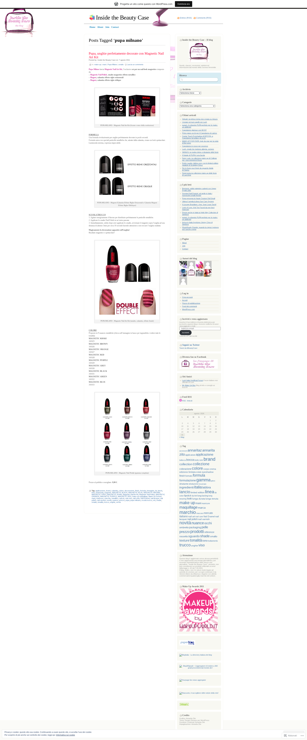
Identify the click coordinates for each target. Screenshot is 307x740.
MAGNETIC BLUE (135, 493)
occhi (208, 523)
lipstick (187, 495)
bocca (190, 459)
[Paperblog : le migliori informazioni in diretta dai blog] (187, 645)
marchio (107, 498)
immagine (150, 491)
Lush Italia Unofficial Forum (192, 380)
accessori (183, 451)
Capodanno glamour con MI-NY (194, 130)
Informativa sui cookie (65, 735)
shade (158, 500)
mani (104, 64)
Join (183, 246)
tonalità (100, 502)
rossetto (183, 536)
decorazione (129, 491)
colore (121, 491)
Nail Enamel (145, 498)
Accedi (184, 300)
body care (198, 460)
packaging (195, 527)
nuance (115, 500)
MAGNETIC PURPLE (108, 496)
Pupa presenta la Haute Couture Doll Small (198, 198)
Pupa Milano (112, 64)
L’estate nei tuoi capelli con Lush (194, 122)
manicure (99, 498)
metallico (115, 498)
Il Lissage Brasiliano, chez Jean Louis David (199, 204)
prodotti (197, 531)
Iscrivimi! (185, 333)
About (184, 243)
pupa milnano (135, 500)
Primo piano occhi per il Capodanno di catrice (199, 133)
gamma (203, 480)
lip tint (194, 496)
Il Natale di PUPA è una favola (193, 155)
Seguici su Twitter (191, 345)
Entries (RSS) (186, 18)
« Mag (181, 437)
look (93, 493)
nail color (136, 498)
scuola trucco (147, 500)
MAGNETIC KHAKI (114, 494)
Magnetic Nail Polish (147, 494)
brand (108, 491)
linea (209, 491)
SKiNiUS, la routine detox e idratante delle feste (200, 152)
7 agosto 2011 (124, 60)
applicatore (190, 455)
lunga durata (198, 498)
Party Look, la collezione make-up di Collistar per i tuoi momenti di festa (199, 159)
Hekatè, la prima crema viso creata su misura (199, 119)
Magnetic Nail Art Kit (130, 494)
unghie (112, 502)
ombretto (184, 527)
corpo (206, 469)
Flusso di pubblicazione (191, 303)
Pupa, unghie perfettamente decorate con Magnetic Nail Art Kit (126, 55)
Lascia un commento (135, 64)
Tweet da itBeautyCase (188, 348)
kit (156, 491)
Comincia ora (183, 4)
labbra (206, 487)
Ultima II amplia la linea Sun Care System (198, 201)
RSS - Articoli (187, 401)
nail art (121, 498)
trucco (106, 502)
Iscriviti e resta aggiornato (195, 319)
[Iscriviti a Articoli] (180, 401)
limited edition (198, 492)
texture (184, 540)
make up (97, 64)
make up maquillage (140, 496)
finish (137, 491)
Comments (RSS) (203, 18)
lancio (160, 491)
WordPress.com (188, 309)
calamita (114, 491)
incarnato (202, 484)
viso (201, 545)
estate (198, 472)
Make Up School (155, 496)
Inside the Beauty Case (122, 17)
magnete (107, 493)
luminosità (99, 493)
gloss (213, 481)
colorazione (185, 468)
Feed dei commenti (189, 306)
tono (205, 540)
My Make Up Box (189, 385)
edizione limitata (187, 472)
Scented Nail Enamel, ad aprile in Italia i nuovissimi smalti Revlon (197, 194)
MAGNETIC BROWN (152, 493)
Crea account (187, 297)
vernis (118, 502)
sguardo (194, 536)
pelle (204, 527)
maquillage (188, 507)
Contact (185, 249)
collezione (201, 464)
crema (213, 469)
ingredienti (186, 487)
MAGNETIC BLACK (119, 493)
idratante (183, 484)
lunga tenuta (212, 498)
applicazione (100, 491)
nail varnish (101, 500)
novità (109, 500)
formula (143, 491)
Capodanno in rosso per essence (195, 146)
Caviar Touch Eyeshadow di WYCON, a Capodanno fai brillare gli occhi (197, 137)
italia (198, 487)
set (154, 500)
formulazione (187, 480)
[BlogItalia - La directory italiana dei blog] (195, 655)
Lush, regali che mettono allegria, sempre (198, 149)
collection (185, 464)
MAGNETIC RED (124, 496)
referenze (209, 532)
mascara (199, 513)
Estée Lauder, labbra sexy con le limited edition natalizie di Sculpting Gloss (200, 164)
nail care (128, 498)
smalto (121, 64)
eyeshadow (207, 472)
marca (201, 507)
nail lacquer (155, 498)
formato (188, 476)
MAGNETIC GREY (99, 494)
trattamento (213, 541)
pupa (127, 500)
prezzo (122, 500)
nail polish (192, 519)
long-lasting (202, 496)
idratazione (194, 484)
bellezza (182, 460)
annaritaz (195, 450)
